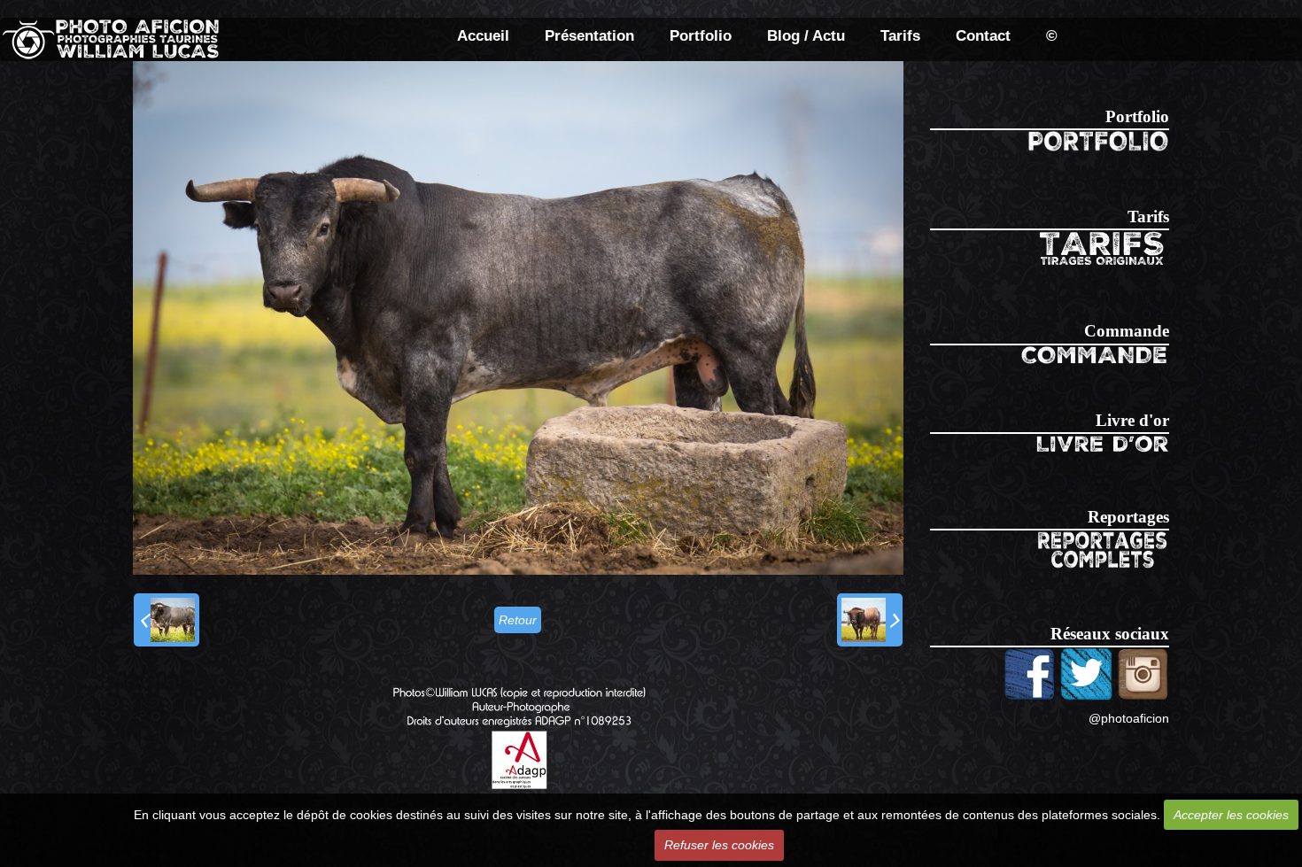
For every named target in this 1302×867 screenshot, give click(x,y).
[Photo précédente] (166, 619)
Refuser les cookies (719, 845)
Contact (983, 35)
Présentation (589, 35)
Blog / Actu (806, 35)
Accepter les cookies (1231, 815)
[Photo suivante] (870, 619)
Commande (1126, 330)
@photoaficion (1129, 718)
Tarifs (900, 35)
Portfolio (701, 35)
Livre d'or (1132, 420)
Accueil (483, 35)
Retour (518, 620)
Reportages (1128, 516)
